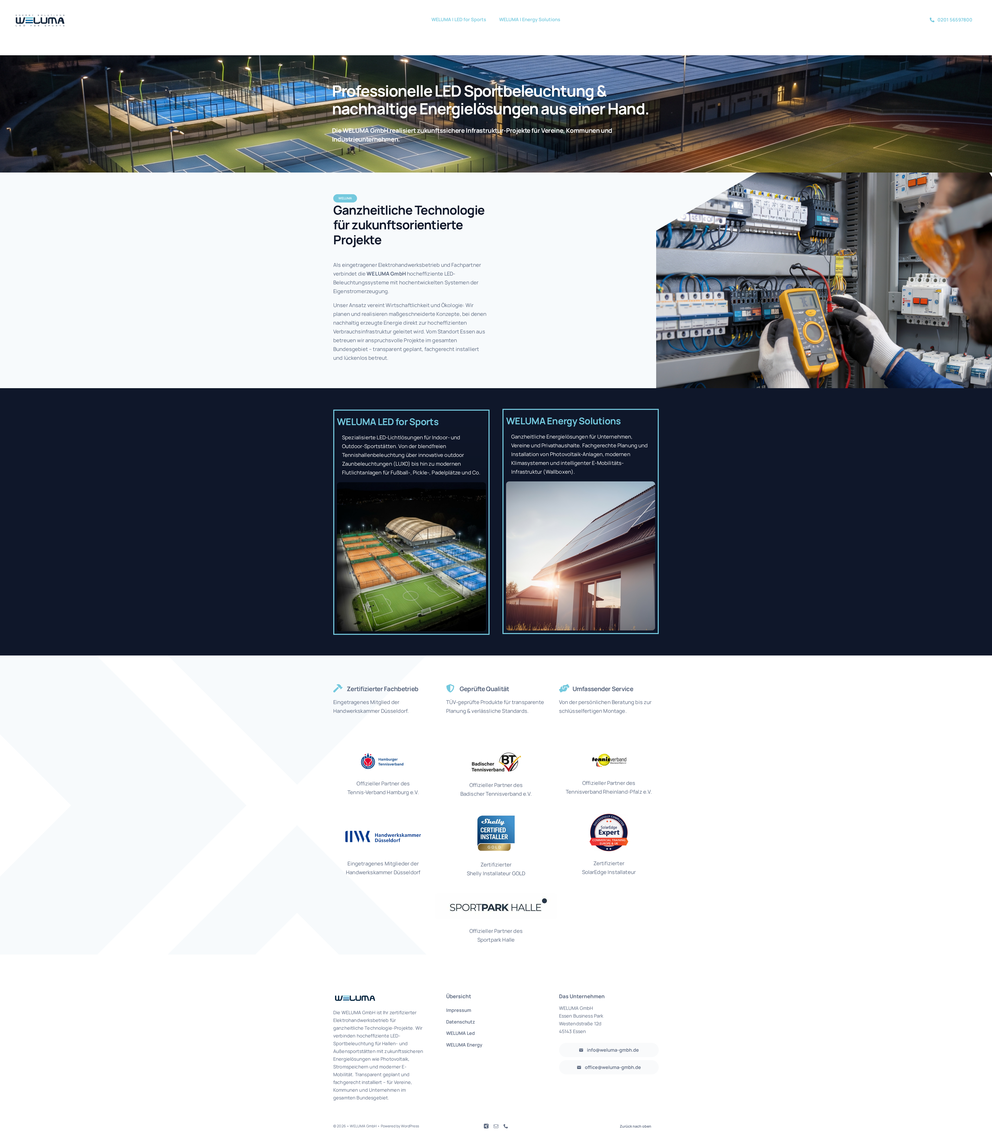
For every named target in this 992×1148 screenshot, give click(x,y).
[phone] (505, 1126)
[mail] (496, 1126)
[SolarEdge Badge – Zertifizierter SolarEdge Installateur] (609, 816)
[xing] (486, 1126)
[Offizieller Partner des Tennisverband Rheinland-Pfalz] (609, 754)
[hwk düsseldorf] (383, 833)
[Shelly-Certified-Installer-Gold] (496, 816)
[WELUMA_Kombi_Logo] (40, 15)
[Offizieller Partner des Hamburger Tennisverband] (383, 754)
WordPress (410, 1125)
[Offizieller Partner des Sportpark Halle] (496, 895)
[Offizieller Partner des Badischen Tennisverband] (496, 754)
